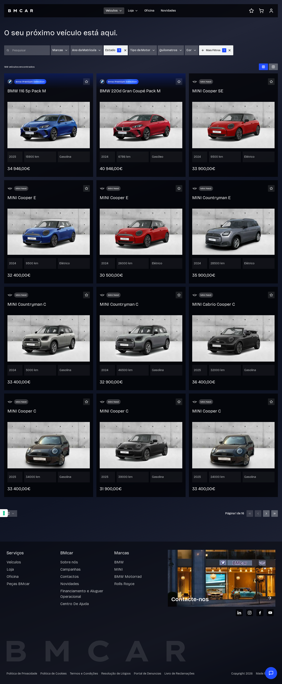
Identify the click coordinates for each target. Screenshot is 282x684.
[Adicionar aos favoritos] (86, 81)
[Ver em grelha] (263, 66)
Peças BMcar (18, 584)
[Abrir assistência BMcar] (271, 673)
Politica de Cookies (53, 673)
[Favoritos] (251, 10)
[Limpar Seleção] (125, 50)
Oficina (149, 10)
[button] (229, 50)
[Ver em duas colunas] (273, 66)
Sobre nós (69, 562)
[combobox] (10, 513)
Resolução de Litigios (116, 673)
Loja (10, 569)
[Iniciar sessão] (271, 10)
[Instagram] (249, 612)
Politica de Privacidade (22, 673)
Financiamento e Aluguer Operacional (81, 594)
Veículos (14, 562)
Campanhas (70, 569)
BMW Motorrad (128, 576)
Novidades (168, 10)
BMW (119, 562)
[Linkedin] (239, 612)
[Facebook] (259, 612)
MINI (118, 569)
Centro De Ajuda (74, 604)
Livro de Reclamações (179, 673)
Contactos (69, 576)
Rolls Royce (124, 584)
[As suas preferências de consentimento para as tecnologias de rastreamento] (4, 513)
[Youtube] (270, 612)
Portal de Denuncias (147, 673)
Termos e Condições (84, 673)
